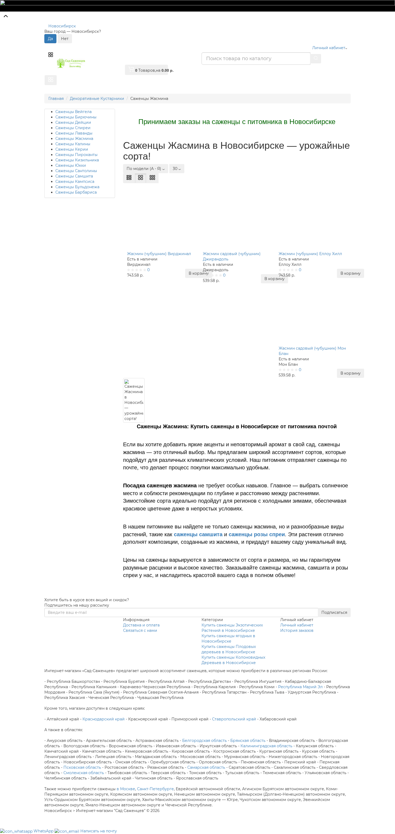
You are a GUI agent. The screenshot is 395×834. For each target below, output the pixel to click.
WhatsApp (44, 831)
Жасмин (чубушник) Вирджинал (159, 253)
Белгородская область (204, 740)
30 (175, 168)
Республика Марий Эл (300, 686)
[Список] (129, 178)
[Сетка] (140, 178)
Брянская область (247, 740)
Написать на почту (98, 831)
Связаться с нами (140, 630)
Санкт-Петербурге (155, 788)
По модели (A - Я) (144, 168)
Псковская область (82, 767)
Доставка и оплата (141, 625)
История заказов (297, 630)
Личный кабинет (296, 625)
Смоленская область (83, 772)
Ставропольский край (234, 719)
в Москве (126, 788)
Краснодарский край (103, 719)
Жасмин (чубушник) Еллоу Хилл (310, 253)
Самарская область (206, 767)
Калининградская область (266, 746)
